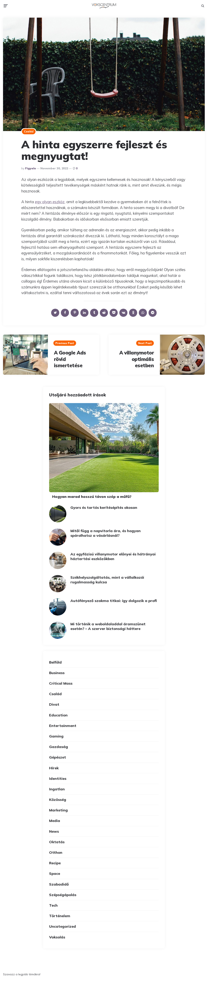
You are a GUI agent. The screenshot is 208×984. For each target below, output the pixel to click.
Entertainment (62, 725)
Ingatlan (57, 789)
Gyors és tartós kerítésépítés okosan (103, 507)
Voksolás (57, 937)
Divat (54, 704)
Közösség (57, 799)
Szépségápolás (62, 894)
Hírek (54, 768)
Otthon (55, 852)
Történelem (59, 916)
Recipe (55, 863)
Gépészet (57, 757)
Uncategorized (62, 926)
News (54, 831)
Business (57, 672)
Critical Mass (60, 683)
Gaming (56, 736)
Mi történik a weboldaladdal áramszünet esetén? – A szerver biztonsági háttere (107, 626)
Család (28, 131)
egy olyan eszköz (50, 201)
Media (54, 820)
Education (58, 715)
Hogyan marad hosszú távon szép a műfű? (91, 496)
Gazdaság (58, 746)
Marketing (58, 810)
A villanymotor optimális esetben (136, 359)
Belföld (55, 662)
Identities (57, 778)
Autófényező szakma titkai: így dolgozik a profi (113, 600)
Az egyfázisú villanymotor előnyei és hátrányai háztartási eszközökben (113, 556)
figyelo (30, 168)
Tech (53, 905)
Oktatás (57, 842)
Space (54, 873)
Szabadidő (59, 884)
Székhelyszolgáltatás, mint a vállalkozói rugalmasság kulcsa (107, 579)
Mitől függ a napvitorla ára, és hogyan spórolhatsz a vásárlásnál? (105, 533)
